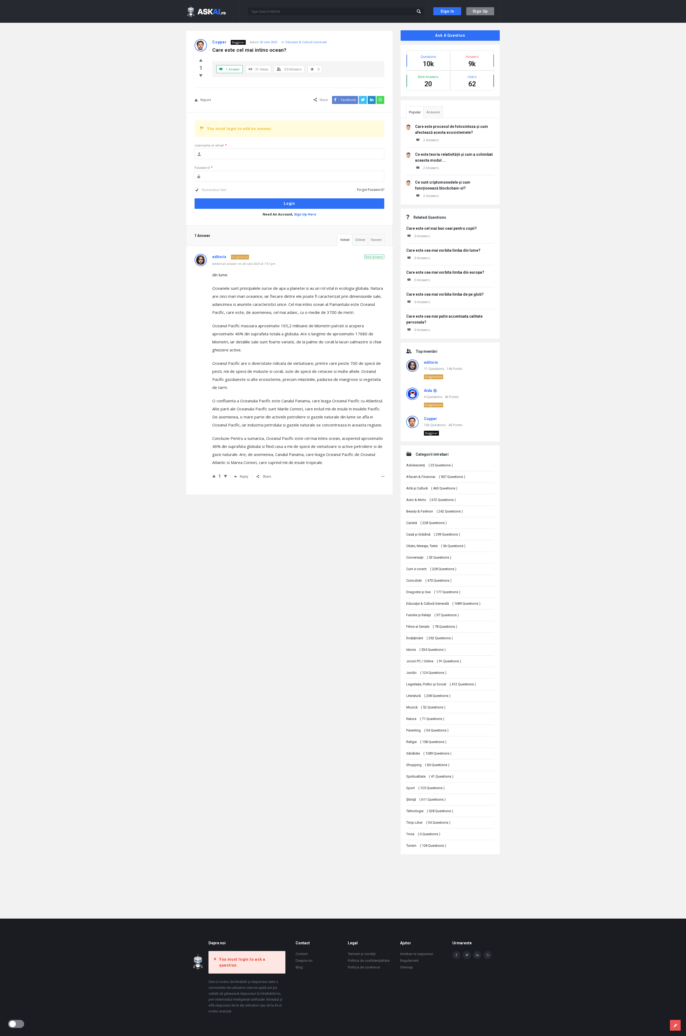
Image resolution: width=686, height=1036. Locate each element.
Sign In (447, 11)
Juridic (426, 673)
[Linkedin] (477, 955)
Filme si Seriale (431, 627)
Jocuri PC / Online (433, 661)
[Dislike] (201, 75)
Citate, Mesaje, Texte (435, 546)
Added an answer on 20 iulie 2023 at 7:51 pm (243, 264)
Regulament (409, 961)
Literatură (428, 696)
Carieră (426, 523)
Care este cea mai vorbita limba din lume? (443, 250)
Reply (244, 476)
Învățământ (429, 638)
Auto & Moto (431, 500)
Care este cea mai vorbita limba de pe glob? (445, 294)
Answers (433, 112)
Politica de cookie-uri (364, 967)
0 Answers (422, 236)
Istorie (426, 650)
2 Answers (431, 140)
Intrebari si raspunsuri (416, 954)
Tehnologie (429, 811)
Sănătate (429, 753)
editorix (431, 362)
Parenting (427, 730)
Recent (376, 240)
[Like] (201, 60)
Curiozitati (429, 580)
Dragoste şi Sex (433, 592)
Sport (425, 788)
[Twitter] (467, 955)
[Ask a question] (675, 1025)
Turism (426, 846)
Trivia (423, 834)
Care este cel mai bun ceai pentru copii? (441, 228)
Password (204, 167)
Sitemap (406, 967)
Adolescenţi (429, 465)
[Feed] (488, 955)
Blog (299, 967)
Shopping (427, 765)
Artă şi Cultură (431, 488)
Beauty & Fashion (434, 511)
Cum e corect (431, 569)
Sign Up (480, 11)
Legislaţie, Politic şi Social (441, 684)
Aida (428, 390)
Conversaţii (428, 557)
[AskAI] (213, 11)
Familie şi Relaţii (432, 615)
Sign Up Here (305, 214)
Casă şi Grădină (433, 534)
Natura (425, 719)
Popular (415, 112)
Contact (302, 954)
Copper (430, 419)
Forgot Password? (370, 189)
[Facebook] (456, 955)
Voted (344, 240)
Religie (426, 742)
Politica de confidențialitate (369, 961)
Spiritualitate (429, 776)
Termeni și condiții (362, 954)
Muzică (425, 707)
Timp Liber (428, 822)
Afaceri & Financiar (435, 477)
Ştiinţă (426, 799)
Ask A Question (450, 35)
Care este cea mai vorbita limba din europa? (445, 272)
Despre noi (304, 961)
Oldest (360, 240)
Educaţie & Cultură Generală (306, 42)
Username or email (211, 145)
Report (205, 100)
